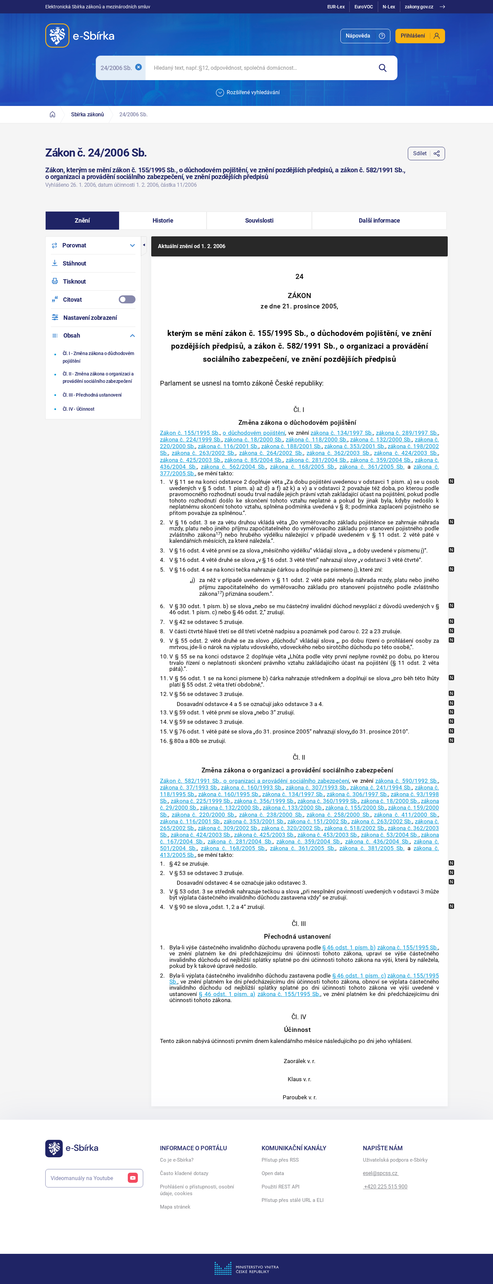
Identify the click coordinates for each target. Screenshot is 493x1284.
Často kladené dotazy (184, 1173)
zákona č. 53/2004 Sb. (390, 834)
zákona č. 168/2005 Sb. (302, 466)
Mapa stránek (175, 1207)
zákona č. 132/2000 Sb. (381, 439)
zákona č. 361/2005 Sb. (372, 466)
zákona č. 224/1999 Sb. (191, 439)
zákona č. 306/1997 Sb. (357, 794)
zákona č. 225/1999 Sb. (201, 801)
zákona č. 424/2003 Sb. (406, 453)
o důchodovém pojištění (254, 432)
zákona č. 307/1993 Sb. (316, 787)
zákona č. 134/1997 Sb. (342, 432)
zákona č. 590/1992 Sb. (406, 780)
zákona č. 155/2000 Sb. (355, 807)
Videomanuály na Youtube (82, 1178)
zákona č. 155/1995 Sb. (407, 947)
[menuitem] (365, 36)
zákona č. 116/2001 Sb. (228, 446)
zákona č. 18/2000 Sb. (253, 439)
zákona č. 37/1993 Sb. (189, 787)
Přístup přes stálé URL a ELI (293, 1200)
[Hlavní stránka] (52, 114)
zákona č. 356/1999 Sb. (264, 801)
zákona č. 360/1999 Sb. (328, 801)
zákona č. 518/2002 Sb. (354, 828)
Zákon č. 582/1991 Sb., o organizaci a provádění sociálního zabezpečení (254, 780)
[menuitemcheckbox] (93, 299)
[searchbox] (259, 68)
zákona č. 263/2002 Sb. (204, 453)
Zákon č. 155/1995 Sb (189, 432)
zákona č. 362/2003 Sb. (339, 453)
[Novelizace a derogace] (451, 481)
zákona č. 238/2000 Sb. (271, 814)
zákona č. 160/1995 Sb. (229, 794)
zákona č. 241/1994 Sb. (381, 787)
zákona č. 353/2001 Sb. (354, 446)
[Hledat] (385, 68)
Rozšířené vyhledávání (253, 92)
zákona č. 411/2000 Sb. (406, 814)
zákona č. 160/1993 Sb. (252, 787)
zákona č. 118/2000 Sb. (316, 439)
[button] (82, 221)
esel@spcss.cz (381, 1173)
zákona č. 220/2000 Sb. (204, 814)
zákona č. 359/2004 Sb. (381, 460)
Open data (273, 1173)
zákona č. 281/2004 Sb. (316, 460)
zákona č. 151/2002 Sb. (317, 821)
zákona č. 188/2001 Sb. (291, 446)
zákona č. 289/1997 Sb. (407, 432)
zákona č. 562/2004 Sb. (233, 466)
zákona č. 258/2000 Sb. (339, 814)
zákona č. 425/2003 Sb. (191, 460)
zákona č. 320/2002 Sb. (291, 828)
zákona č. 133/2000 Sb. (293, 807)
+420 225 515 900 (385, 1186)
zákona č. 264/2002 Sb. (271, 453)
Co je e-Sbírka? (177, 1160)
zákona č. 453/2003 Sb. (328, 834)
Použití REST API (280, 1187)
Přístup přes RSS (280, 1160)
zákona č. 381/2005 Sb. (372, 848)
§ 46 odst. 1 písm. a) (227, 994)
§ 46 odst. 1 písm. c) (359, 975)
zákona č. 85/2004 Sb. (253, 460)
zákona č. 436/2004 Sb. (377, 841)
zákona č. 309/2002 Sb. (228, 828)
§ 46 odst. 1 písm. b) (349, 947)
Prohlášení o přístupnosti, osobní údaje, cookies (197, 1190)
